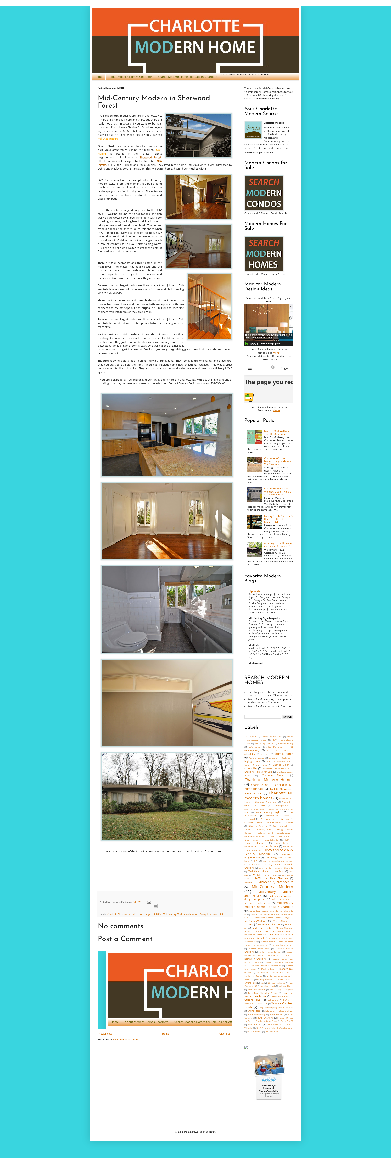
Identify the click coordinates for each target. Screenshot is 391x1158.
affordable (249, 753)
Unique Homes (254, 1031)
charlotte (250, 768)
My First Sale (284, 979)
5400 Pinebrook (274, 747)
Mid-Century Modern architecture (181, 914)
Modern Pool (267, 969)
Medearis (249, 882)
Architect (265, 754)
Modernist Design (253, 976)
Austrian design (256, 758)
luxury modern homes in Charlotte (276, 868)
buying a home (252, 761)
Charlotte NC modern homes (268, 795)
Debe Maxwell (273, 822)
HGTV (286, 839)
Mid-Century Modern (272, 886)
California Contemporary (278, 761)
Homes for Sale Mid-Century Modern (268, 852)
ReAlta (286, 1000)
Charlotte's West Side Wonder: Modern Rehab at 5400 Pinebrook (277, 491)
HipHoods (254, 591)
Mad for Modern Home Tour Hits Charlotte (277, 432)
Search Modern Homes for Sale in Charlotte (187, 77)
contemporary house (254, 809)
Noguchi (289, 989)
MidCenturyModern (255, 920)
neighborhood (268, 986)
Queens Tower (252, 1000)
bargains (273, 758)
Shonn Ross (254, 1010)
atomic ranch (284, 754)
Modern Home (268, 941)
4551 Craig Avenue (264, 743)
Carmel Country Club (255, 765)
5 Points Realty (285, 743)
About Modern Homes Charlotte (130, 77)
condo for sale (254, 805)
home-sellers (281, 843)
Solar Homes (276, 1014)
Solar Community (256, 1014)
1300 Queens (251, 736)
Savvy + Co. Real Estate (212, 914)
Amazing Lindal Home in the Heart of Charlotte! (278, 545)
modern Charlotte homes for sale (272, 931)
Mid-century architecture (275, 882)
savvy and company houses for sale (275, 1007)
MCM (159, 914)
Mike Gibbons (280, 921)
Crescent (248, 822)
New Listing (275, 989)
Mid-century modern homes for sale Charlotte (268, 905)
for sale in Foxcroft (264, 833)
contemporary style (268, 812)
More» (276, 352)
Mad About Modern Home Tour (266, 871)
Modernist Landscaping (278, 976)
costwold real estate (277, 815)
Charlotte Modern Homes (268, 779)
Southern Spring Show (266, 1021)
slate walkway (286, 1011)
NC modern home (276, 983)
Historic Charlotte (255, 842)
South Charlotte (264, 1017)
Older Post (225, 1033)
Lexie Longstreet (146, 914)
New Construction (256, 989)
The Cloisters (255, 1024)
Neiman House (286, 986)
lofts (256, 861)
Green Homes (251, 839)
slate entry (269, 1011)
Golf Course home (279, 836)
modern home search (282, 945)
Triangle (248, 1028)
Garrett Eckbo (283, 833)
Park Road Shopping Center (262, 993)
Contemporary (281, 805)
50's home (254, 747)
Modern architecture (269, 924)
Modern (248, 924)
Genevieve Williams (254, 836)
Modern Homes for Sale (270, 952)
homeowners (250, 846)
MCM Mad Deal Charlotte (271, 878)
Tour (287, 1024)
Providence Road (280, 996)
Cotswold (249, 819)
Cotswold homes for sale (275, 819)
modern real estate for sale (273, 972)
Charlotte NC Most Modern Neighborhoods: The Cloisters (278, 461)
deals (259, 822)
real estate (272, 1000)
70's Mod (272, 750)
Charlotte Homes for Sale (258, 771)
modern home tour (259, 948)
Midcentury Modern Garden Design (272, 917)
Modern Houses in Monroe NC (266, 965)
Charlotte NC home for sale (121, 914)
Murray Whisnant (265, 979)
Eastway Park (264, 829)
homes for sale (269, 846)
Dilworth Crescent (257, 826)
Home (98, 77)
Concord (286, 802)
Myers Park (250, 982)
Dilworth (289, 822)
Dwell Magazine (281, 826)
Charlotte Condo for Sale (276, 768)
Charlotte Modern (274, 775)
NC (262, 982)
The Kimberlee (273, 1024)
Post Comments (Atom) (126, 1039)
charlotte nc (259, 785)
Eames (247, 829)
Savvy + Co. (262, 1003)
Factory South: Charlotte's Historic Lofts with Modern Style (278, 519)
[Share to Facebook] (156, 906)
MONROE (249, 979)
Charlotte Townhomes (266, 802)
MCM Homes (271, 875)
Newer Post (105, 1033)
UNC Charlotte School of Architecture (274, 1028)
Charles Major (281, 764)
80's (286, 750)
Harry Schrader (271, 839)
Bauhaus (285, 758)
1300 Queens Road (272, 736)
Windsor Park (271, 1031)
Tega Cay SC (287, 1021)
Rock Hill (248, 1003)
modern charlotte (261, 928)
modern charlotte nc (255, 934)
